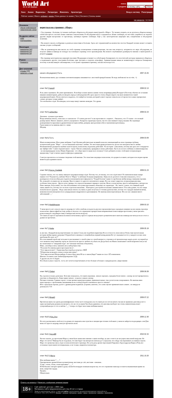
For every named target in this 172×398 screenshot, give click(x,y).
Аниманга (24, 62)
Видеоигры (40, 12)
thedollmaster (54, 205)
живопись (100, 392)
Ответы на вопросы (28, 383)
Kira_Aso (53, 317)
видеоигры (72, 392)
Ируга (52, 356)
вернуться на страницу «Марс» (56, 27)
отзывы (23, 71)
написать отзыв (26, 73)
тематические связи (28, 30)
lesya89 (53, 334)
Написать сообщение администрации (53, 383)
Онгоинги (84, 16)
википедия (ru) (26, 51)
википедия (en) (26, 49)
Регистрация (146, 12)
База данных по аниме (64, 16)
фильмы (58, 392)
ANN (22, 39)
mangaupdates (26, 41)
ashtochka (53, 112)
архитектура (109, 392)
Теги (77, 16)
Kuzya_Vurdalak (55, 170)
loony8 (51, 88)
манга (85, 392)
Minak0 (52, 297)
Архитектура (76, 12)
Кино (23, 12)
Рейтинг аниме (27, 16)
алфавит (44, 16)
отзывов (49, 54)
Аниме (30, 12)
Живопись (64, 12)
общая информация (28, 28)
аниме (80, 392)
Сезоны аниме (95, 16)
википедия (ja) (26, 53)
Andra (51, 228)
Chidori (52, 271)
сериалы (65, 392)
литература (92, 392)
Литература (53, 12)
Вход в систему (133, 12)
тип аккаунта (139, 20)
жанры (51, 16)
